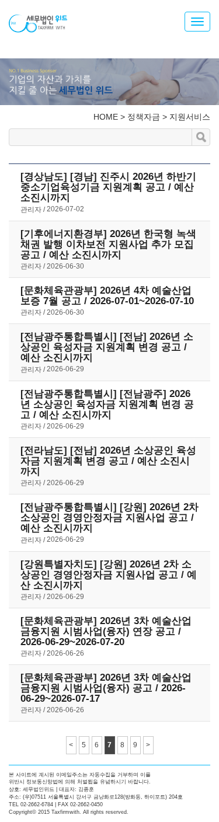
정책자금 (143, 116)
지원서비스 (189, 116)
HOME (105, 116)
